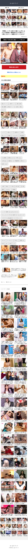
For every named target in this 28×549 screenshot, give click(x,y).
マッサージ (10, 240)
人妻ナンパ (12, 103)
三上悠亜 (4, 157)
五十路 (22, 186)
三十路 (12, 186)
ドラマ (3, 218)
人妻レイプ (10, 132)
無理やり (17, 132)
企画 (17, 106)
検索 (24, 288)
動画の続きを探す (14, 67)
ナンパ (3, 110)
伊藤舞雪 (17, 161)
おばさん (8, 189)
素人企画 (19, 103)
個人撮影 (4, 106)
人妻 (3, 186)
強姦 (9, 135)
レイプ (3, 132)
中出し (16, 240)
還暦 (3, 189)
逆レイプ (4, 135)
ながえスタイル (14, 212)
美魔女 (14, 189)
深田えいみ (11, 157)
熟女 (7, 186)
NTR (3, 243)
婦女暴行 (22, 135)
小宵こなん (18, 157)
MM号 (14, 215)
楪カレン (23, 161)
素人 (21, 106)
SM (10, 243)
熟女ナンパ (11, 106)
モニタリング (21, 215)
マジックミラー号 (6, 215)
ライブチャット (17, 218)
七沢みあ (4, 161)
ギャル (3, 240)
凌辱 (22, 132)
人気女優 (9, 218)
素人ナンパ (4, 103)
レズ (14, 243)
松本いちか (4, 164)
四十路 (17, 186)
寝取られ (22, 240)
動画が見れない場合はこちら (14, 72)
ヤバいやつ (15, 135)
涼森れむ (10, 161)
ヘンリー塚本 (5, 212)
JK (6, 243)
